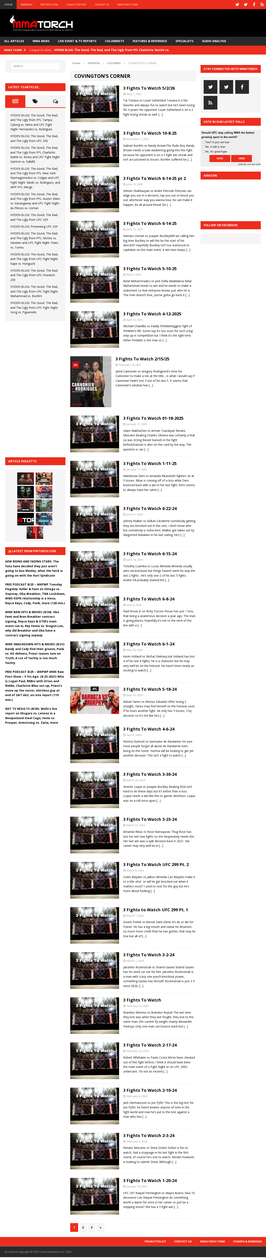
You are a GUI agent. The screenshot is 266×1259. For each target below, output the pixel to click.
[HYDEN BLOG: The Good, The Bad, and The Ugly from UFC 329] (44, 505)
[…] (161, 114)
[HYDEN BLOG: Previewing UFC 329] (25, 519)
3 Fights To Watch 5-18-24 (150, 689)
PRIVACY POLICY (155, 1241)
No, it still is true (215, 146)
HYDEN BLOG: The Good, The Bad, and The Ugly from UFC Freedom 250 (34, 275)
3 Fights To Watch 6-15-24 (150, 553)
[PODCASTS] (262, 4)
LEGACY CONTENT (76, 4)
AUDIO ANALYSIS (214, 41)
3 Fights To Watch (142, 1000)
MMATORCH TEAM (127, 4)
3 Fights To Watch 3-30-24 (150, 774)
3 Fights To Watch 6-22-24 (150, 508)
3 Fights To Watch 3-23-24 (150, 819)
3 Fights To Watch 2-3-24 (148, 1135)
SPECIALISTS (184, 41)
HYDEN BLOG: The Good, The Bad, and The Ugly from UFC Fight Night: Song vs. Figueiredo (34, 307)
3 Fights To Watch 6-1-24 (148, 644)
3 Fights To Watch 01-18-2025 (153, 418)
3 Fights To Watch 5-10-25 (150, 268)
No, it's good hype (216, 151)
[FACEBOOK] (254, 4)
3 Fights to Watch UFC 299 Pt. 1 (155, 910)
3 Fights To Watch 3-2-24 (148, 955)
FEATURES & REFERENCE (150, 41)
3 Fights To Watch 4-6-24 (148, 729)
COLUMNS (114, 63)
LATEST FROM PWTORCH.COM (34, 551)
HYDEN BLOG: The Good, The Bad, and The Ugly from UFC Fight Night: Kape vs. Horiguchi (34, 259)
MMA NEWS (41, 41)
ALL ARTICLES (14, 41)
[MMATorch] (42, 23)
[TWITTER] (237, 4)
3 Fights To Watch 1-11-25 (150, 463)
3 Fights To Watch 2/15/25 (142, 359)
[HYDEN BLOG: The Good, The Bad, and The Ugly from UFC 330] (44, 478)
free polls (256, 164)
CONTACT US (102, 4)
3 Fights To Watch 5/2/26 (149, 88)
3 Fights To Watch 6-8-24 (148, 599)
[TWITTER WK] (245, 4)
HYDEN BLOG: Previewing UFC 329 (34, 226)
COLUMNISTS (114, 41)
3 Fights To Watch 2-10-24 (150, 1090)
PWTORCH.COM (49, 4)
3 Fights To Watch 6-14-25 (150, 223)
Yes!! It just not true (217, 142)
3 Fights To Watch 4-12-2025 (152, 314)
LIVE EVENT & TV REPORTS (77, 41)
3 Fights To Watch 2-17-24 (150, 1045)
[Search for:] (35, 66)
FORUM (8, 4)
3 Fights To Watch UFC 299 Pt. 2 (156, 864)
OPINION (94, 63)
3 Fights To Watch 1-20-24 (150, 1180)
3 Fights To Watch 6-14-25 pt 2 (154, 178)
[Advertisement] (36, 388)
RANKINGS (26, 4)
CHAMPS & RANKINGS (247, 1241)
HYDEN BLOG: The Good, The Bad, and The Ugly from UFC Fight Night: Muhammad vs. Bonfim (34, 291)
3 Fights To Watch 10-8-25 (150, 133)
